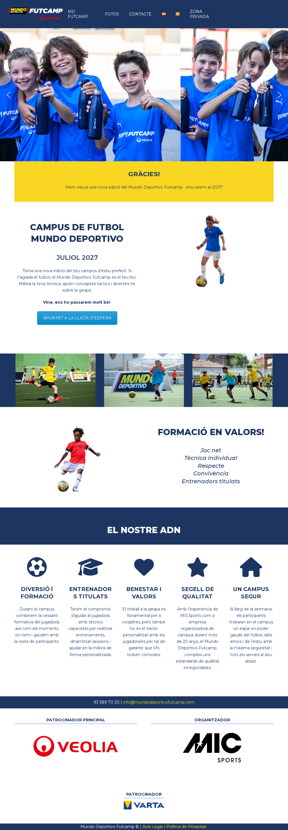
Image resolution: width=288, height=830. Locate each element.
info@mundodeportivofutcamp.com (159, 702)
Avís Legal (153, 826)
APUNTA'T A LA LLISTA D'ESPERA (77, 318)
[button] (8, 94)
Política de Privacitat (186, 826)
